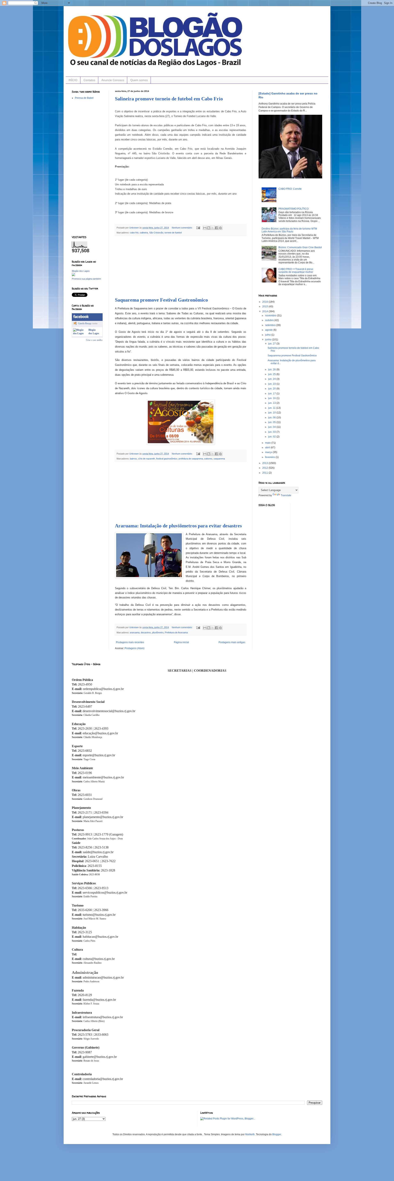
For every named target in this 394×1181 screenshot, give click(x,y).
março (269, 452)
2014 (265, 311)
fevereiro (270, 457)
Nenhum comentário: (182, 227)
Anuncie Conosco (112, 80)
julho (268, 334)
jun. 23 (272, 383)
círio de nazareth (146, 458)
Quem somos (139, 80)
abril (268, 447)
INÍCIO (73, 80)
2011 (265, 472)
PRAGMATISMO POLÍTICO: (293, 208)
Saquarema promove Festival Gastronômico (161, 300)
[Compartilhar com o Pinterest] (220, 228)
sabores (208, 458)
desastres (146, 632)
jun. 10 (272, 412)
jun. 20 (272, 388)
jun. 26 (272, 369)
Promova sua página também (86, 279)
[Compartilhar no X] (213, 228)
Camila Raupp (84, 323)
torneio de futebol (173, 232)
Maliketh (250, 1134)
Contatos (89, 80)
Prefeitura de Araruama (176, 632)
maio (268, 442)
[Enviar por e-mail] (205, 228)
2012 (265, 467)
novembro (271, 315)
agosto (269, 329)
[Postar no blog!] (209, 228)
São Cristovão (156, 232)
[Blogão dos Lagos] (73, 275)
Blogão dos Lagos (81, 271)
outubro (269, 320)
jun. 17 (272, 393)
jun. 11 (272, 407)
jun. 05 (272, 422)
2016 (265, 301)
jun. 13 (272, 403)
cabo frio (134, 232)
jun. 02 (272, 436)
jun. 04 (272, 427)
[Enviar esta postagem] (198, 227)
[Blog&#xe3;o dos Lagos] (80, 333)
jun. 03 (272, 431)
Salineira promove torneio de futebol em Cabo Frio (169, 98)
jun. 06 (272, 417)
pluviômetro (158, 632)
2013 (265, 463)
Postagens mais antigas (232, 642)
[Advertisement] (180, 266)
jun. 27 (272, 343)
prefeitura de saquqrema (191, 458)
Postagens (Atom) (134, 648)
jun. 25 (272, 374)
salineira (144, 232)
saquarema (219, 458)
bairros (133, 458)
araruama (135, 632)
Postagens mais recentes (130, 642)
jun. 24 (272, 379)
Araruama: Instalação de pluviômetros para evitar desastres (178, 525)
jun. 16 (272, 398)
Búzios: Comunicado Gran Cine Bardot (300, 247)
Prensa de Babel (84, 97)
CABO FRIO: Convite (290, 188)
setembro (270, 325)
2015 (265, 306)
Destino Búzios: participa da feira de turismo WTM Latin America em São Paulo (289, 230)
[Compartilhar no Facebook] (216, 228)
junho (268, 339)
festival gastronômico (166, 458)
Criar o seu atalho (94, 340)
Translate (286, 495)
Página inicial (181, 642)
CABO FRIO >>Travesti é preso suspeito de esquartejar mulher (295, 270)
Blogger (276, 1134)
